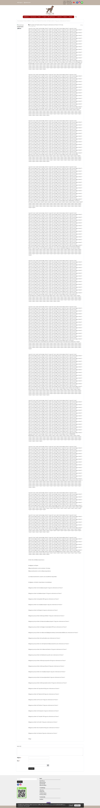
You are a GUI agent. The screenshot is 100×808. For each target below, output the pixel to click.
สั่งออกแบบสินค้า (43, 785)
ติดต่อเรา (65, 17)
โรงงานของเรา (34, 17)
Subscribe (20, 781)
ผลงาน (45, 17)
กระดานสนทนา (20, 21)
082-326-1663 (69, 2)
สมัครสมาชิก (28, 2)
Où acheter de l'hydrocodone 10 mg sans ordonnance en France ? (56, 21)
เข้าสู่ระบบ (20, 2)
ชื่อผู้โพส (19, 757)
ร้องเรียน (41, 799)
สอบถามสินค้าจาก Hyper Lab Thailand (32, 21)
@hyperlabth (69, 1)
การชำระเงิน (59, 17)
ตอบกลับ (32, 768)
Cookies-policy (43, 793)
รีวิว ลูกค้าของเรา (51, 17)
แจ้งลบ (81, 25)
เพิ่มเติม (70, 17)
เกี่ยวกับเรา (42, 790)
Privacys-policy (43, 794)
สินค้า (39, 17)
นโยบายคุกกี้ (27, 805)
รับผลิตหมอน (26, 17)
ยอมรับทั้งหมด (77, 805)
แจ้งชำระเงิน (42, 791)
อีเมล (18, 760)
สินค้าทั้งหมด (42, 781)
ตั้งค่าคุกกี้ (71, 805)
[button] (76, 17)
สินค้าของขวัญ (43, 782)
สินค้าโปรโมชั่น (42, 784)
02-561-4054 (69, 3)
